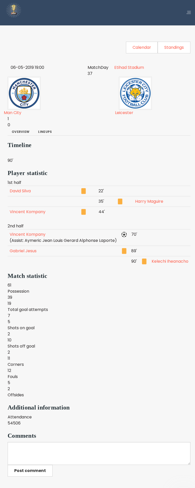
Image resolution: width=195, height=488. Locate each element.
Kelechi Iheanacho (170, 261)
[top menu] (189, 12)
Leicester (124, 113)
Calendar (142, 47)
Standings (174, 47)
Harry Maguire (149, 201)
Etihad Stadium (129, 67)
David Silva (20, 191)
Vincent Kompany (27, 212)
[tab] (21, 132)
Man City (12, 113)
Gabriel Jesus (23, 251)
